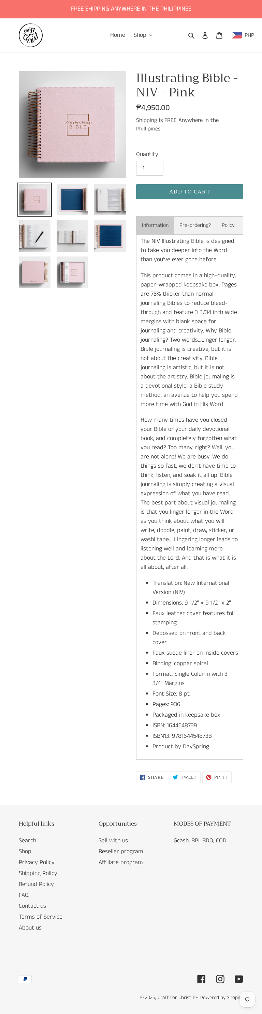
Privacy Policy (37, 862)
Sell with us (113, 840)
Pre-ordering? (195, 225)
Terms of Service (40, 916)
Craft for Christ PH (178, 997)
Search (27, 840)
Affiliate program (121, 862)
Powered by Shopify (221, 997)
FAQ (24, 895)
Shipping (146, 120)
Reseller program (121, 851)
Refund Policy (36, 884)
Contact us (32, 906)
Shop (25, 851)
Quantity (147, 154)
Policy (228, 225)
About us (30, 927)
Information (155, 225)
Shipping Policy (38, 873)
